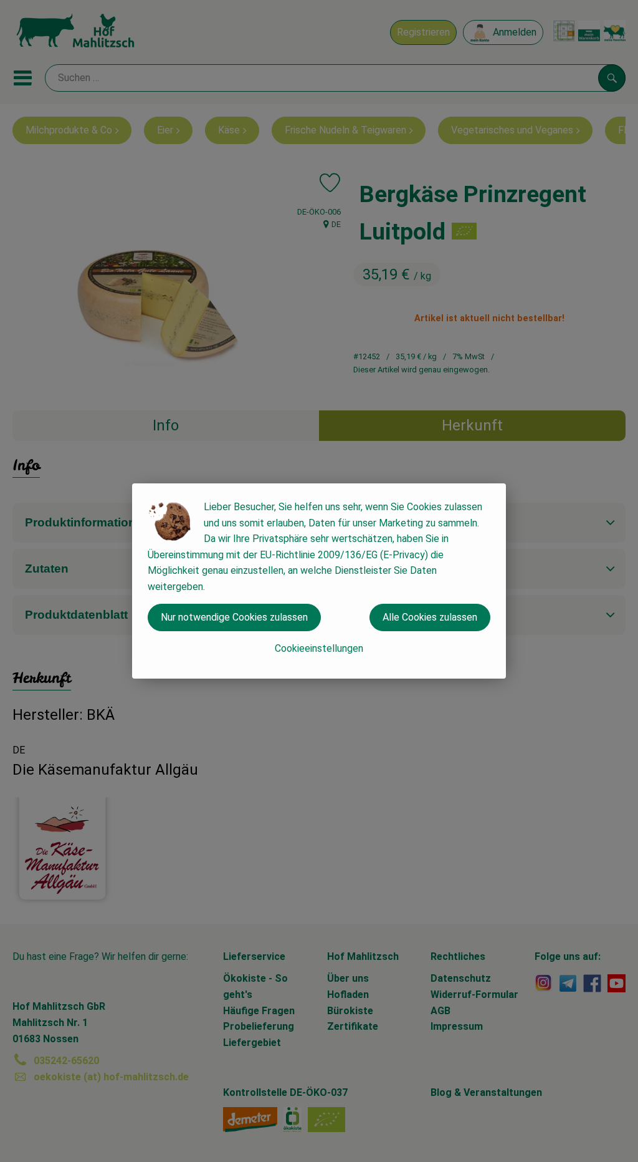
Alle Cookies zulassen (430, 617)
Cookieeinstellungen (319, 648)
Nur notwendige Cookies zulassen (234, 617)
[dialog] (319, 581)
